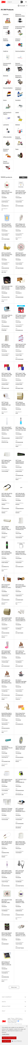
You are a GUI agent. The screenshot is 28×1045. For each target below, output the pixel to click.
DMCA (9, 1019)
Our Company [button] (7, 997)
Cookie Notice (5, 1034)
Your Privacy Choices (12, 1021)
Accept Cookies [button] (6, 1041)
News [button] (4, 1001)
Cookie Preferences (12, 1022)
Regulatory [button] (6, 1006)
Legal (9, 1018)
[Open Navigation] (26, 2)
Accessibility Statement (17, 1019)
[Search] (22, 2)
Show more (14, 987)
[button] (17, 1041)
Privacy (12, 1018)
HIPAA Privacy (18, 1018)
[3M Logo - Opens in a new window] (3, 2)
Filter (23, 177)
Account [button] (22, 5)
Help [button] (3, 1011)
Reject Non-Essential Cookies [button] (9, 1037)
